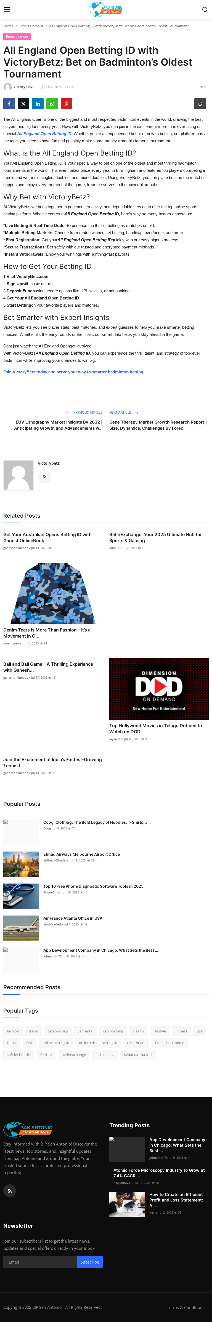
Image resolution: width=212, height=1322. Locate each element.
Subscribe (90, 1262)
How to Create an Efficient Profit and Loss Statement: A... (176, 1200)
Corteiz (46, 1054)
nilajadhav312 (123, 1183)
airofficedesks (53, 924)
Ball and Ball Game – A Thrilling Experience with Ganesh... (48, 667)
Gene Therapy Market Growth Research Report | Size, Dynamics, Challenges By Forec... (158, 425)
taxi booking (58, 1031)
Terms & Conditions (186, 1307)
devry (153, 1212)
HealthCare (136, 1042)
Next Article (120, 412)
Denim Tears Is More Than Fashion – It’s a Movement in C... (47, 633)
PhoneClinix (52, 892)
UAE (29, 1042)
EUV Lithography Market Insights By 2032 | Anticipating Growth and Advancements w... (58, 425)
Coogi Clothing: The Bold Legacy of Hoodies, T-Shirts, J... (97, 822)
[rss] (9, 1190)
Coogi (47, 828)
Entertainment (31, 25)
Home (8, 25)
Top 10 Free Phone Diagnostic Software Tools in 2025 (93, 886)
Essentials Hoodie (169, 1042)
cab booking (113, 1031)
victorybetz (49, 463)
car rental (85, 1031)
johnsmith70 (52, 956)
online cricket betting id (98, 1042)
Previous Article (87, 412)
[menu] (7, 10)
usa (200, 1031)
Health (138, 1031)
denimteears (12, 643)
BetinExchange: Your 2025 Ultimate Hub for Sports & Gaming (155, 537)
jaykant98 (116, 739)
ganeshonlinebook (16, 548)
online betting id (56, 1042)
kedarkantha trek (138, 1054)
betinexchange (74, 1054)
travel (33, 1031)
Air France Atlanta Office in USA (72, 918)
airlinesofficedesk (55, 860)
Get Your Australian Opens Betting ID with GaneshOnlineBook (47, 537)
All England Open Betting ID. (45, 133)
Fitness (181, 1031)
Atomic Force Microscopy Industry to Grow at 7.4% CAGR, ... (159, 1173)
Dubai (12, 1042)
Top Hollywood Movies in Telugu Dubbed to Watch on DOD (155, 728)
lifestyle (159, 1031)
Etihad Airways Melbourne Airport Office (81, 854)
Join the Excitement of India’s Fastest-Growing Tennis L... (52, 762)
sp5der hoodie (19, 1054)
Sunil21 (114, 548)
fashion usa (105, 1054)
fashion (13, 1031)
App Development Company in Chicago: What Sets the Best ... (100, 950)
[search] (205, 10)
